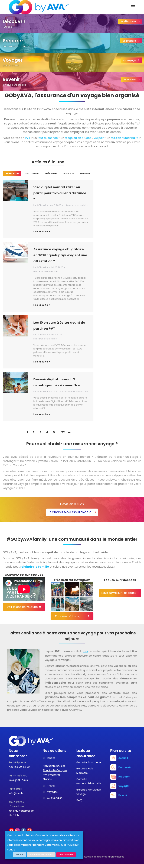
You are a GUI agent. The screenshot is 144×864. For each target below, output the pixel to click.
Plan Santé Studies (54, 766)
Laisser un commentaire (76, 205)
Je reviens (130, 79)
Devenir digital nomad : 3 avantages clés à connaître (56, 382)
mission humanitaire (124, 138)
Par (39, 205)
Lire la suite (40, 231)
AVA (85, 651)
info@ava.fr (16, 793)
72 (63, 432)
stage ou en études (78, 138)
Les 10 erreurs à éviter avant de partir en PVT (59, 325)
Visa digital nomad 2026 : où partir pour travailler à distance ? (59, 193)
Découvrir (32, 173)
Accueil (123, 758)
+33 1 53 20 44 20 (19, 767)
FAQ (79, 800)
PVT (27, 138)
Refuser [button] (19, 854)
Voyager (68, 173)
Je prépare (130, 41)
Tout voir (12, 173)
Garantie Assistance (88, 762)
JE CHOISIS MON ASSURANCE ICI (70, 512)
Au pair (99, 138)
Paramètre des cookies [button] (41, 854)
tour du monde (47, 138)
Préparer (51, 173)
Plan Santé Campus (55, 770)
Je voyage (130, 60)
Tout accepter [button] (66, 854)
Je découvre (129, 21)
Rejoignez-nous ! (19, 780)
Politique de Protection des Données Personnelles (95, 856)
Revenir (85, 173)
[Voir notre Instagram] (57, 589)
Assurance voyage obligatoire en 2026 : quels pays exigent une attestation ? (60, 255)
